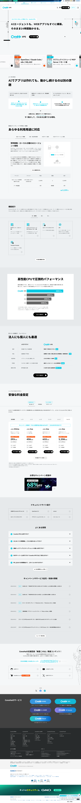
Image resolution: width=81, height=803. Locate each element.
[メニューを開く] (78, 8)
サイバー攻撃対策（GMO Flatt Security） (40, 776)
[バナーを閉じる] (79, 794)
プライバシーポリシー (50, 762)
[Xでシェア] (36, 691)
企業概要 (61, 762)
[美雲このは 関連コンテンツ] (60, 7)
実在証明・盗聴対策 (13, 776)
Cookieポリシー (56, 762)
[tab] (20, 137)
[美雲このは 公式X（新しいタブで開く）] (57, 7)
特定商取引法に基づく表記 (20, 762)
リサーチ (43, 800)
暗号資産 (55, 800)
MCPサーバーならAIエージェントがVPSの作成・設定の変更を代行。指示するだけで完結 (19, 104)
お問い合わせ (44, 762)
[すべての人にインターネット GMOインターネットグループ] (72, 1)
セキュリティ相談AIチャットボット (47, 775)
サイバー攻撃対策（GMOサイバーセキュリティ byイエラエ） (25, 776)
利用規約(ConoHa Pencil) (66, 761)
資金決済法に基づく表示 (28, 762)
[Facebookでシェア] (40, 691)
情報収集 (47, 800)
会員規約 (11, 761)
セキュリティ (33, 800)
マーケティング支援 (38, 800)
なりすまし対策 (49, 776)
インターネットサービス (13, 800)
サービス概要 (66, 762)
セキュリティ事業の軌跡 (55, 776)
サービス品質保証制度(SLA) (37, 762)
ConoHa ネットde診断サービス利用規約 (45, 761)
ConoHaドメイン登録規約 (17, 761)
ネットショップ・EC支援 (21, 800)
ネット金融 (51, 800)
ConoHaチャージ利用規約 (26, 761)
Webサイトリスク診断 (39, 775)
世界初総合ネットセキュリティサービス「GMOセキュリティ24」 (19, 775)
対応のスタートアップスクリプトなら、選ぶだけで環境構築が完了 (40, 104)
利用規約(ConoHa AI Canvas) (56, 761)
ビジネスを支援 (28, 800)
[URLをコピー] (45, 691)
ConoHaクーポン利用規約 (35, 761)
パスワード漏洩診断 (31, 775)
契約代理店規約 (12, 762)
